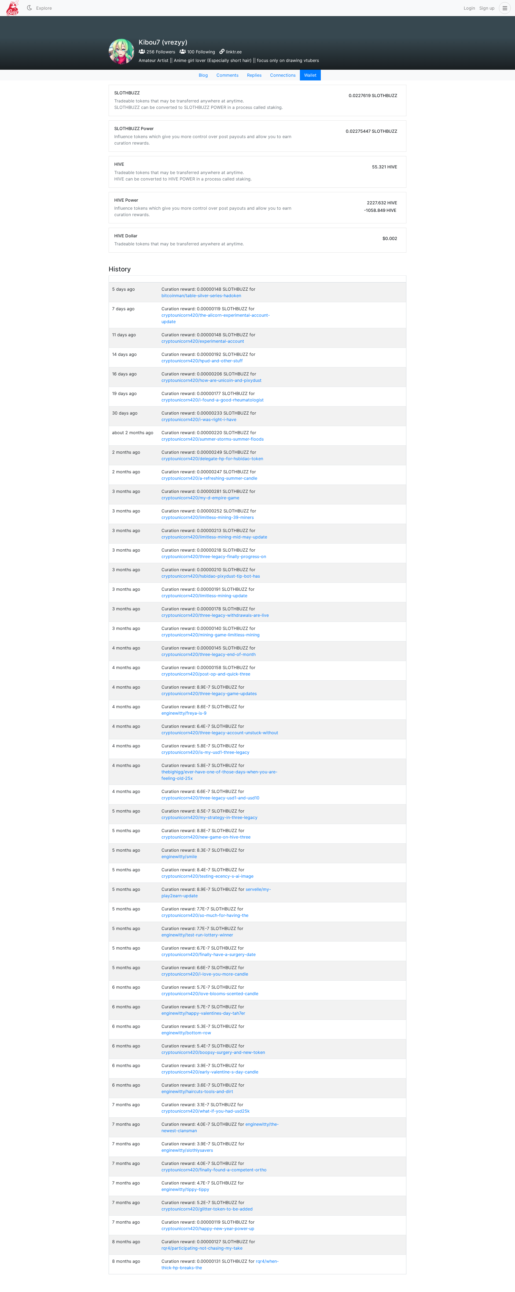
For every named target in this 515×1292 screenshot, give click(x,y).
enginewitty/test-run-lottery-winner (197, 934)
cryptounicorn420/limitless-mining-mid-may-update (214, 537)
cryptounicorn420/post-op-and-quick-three (205, 674)
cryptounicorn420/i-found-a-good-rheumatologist (212, 400)
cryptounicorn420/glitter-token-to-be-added (207, 1209)
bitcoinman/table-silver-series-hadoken (201, 295)
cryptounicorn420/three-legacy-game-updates (209, 693)
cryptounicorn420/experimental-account (202, 341)
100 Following (200, 51)
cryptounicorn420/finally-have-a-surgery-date (208, 954)
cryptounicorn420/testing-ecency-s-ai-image (207, 876)
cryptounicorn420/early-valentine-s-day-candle (209, 1072)
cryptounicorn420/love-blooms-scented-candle (209, 993)
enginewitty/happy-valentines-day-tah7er (203, 1013)
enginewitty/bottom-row (186, 1032)
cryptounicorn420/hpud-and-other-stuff (202, 360)
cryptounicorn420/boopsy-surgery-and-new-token (213, 1052)
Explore (44, 8)
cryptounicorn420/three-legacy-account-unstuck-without (219, 732)
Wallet (310, 75)
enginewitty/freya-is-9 (184, 713)
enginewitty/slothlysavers (187, 1150)
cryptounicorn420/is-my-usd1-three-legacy (205, 752)
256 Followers (160, 51)
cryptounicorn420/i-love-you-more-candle (204, 974)
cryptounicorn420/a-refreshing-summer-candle (209, 478)
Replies (254, 75)
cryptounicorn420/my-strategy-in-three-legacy (209, 817)
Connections (283, 75)
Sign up (487, 8)
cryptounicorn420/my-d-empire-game (200, 497)
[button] (504, 8)
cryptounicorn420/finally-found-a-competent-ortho (214, 1169)
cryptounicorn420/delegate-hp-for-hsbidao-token (212, 458)
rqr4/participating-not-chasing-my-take (201, 1248)
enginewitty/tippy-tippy (185, 1189)
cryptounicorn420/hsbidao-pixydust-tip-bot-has (210, 576)
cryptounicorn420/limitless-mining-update (204, 595)
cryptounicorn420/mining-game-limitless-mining (210, 634)
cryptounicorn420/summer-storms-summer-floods (212, 439)
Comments (227, 75)
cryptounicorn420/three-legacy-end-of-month (208, 654)
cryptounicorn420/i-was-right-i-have (198, 419)
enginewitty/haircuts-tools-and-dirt (197, 1091)
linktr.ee (234, 51)
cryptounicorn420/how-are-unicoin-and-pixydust (211, 380)
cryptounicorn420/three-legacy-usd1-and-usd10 (210, 797)
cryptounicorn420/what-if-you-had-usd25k (205, 1111)
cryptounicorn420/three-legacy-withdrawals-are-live (215, 615)
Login (469, 8)
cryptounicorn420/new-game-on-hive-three (206, 837)
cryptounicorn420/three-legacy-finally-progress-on (213, 556)
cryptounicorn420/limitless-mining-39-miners (207, 517)
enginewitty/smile (179, 856)
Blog (203, 75)
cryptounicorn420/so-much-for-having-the (204, 915)
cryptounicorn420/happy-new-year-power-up (207, 1228)
